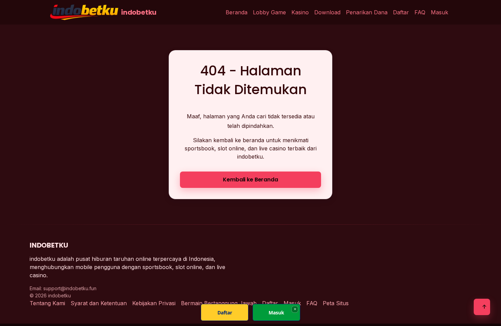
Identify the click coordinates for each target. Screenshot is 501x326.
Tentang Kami (47, 303)
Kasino (300, 12)
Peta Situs (336, 303)
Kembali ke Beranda (250, 179)
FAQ (419, 12)
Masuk (439, 12)
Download (327, 12)
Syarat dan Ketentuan (99, 303)
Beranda (236, 12)
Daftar (401, 12)
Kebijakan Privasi (154, 303)
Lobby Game (269, 12)
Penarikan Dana (367, 12)
